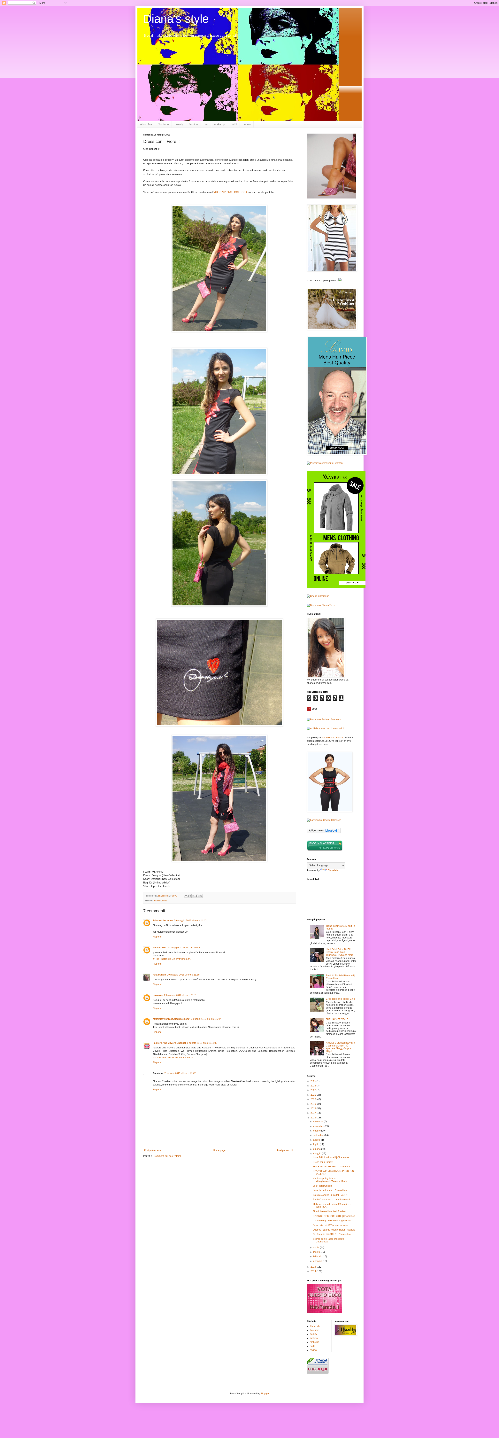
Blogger (265, 1393)
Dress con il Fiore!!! (323, 1162)
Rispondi (157, 936)
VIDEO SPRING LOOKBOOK (230, 192)
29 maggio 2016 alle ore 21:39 (183, 974)
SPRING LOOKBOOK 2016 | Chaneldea (334, 1216)
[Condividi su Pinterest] (201, 896)
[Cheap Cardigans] (318, 596)
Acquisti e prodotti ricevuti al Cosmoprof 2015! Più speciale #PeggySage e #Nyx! (341, 1047)
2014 (314, 1271)
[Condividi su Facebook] (197, 896)
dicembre (318, 1121)
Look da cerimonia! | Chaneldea (330, 1190)
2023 (314, 1085)
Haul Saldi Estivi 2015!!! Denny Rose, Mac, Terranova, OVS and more (339, 952)
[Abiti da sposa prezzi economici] (325, 728)
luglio (316, 1144)
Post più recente (152, 1150)
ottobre (317, 1130)
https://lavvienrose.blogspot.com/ (171, 1019)
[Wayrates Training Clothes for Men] (336, 587)
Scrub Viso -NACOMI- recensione (330, 1225)
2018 (314, 1108)
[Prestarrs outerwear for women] (325, 463)
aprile (316, 1247)
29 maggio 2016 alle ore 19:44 (183, 947)
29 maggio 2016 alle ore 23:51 (180, 995)
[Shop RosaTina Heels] (331, 166)
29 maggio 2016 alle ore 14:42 (190, 920)
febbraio (318, 1256)
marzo (316, 1252)
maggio (317, 1153)
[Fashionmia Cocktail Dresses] (324, 820)
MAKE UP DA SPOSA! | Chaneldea (331, 1166)
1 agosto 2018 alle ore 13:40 (202, 1043)
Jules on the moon (163, 920)
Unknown (158, 995)
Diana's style (176, 18)
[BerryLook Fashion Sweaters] (324, 719)
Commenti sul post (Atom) (167, 1156)
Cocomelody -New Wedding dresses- (332, 1220)
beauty (179, 124)
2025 (314, 1081)
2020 (314, 1099)
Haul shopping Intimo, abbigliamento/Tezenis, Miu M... (331, 1180)
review (247, 124)
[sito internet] (324, 1312)
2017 (314, 1113)
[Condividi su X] (193, 896)
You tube (163, 124)
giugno (317, 1149)
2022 (314, 1090)
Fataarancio (159, 974)
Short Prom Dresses (332, 737)
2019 (314, 1104)
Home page (219, 1150)
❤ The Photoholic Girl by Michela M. (172, 959)
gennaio (318, 1261)
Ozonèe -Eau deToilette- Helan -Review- (334, 1229)
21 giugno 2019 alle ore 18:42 (180, 1073)
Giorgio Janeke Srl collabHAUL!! (330, 1195)
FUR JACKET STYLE (337, 1019)
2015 (314, 1266)
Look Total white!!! (322, 1186)
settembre (318, 1135)
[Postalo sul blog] (190, 896)
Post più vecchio (285, 1150)
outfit (234, 124)
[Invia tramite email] (186, 896)
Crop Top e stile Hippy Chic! (340, 999)
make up (219, 124)
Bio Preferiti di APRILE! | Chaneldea (332, 1234)
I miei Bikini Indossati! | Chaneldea (331, 1157)
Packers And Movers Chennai (169, 1043)
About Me (146, 124)
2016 (314, 1117)
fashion (193, 124)
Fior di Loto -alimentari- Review (329, 1211)
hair (206, 124)
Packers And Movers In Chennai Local (173, 1057)
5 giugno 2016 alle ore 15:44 (206, 1019)
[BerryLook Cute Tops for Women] (320, 605)
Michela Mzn (159, 947)
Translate (333, 870)
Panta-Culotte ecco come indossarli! (332, 1199)
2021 (314, 1094)
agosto (317, 1140)
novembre (319, 1126)
